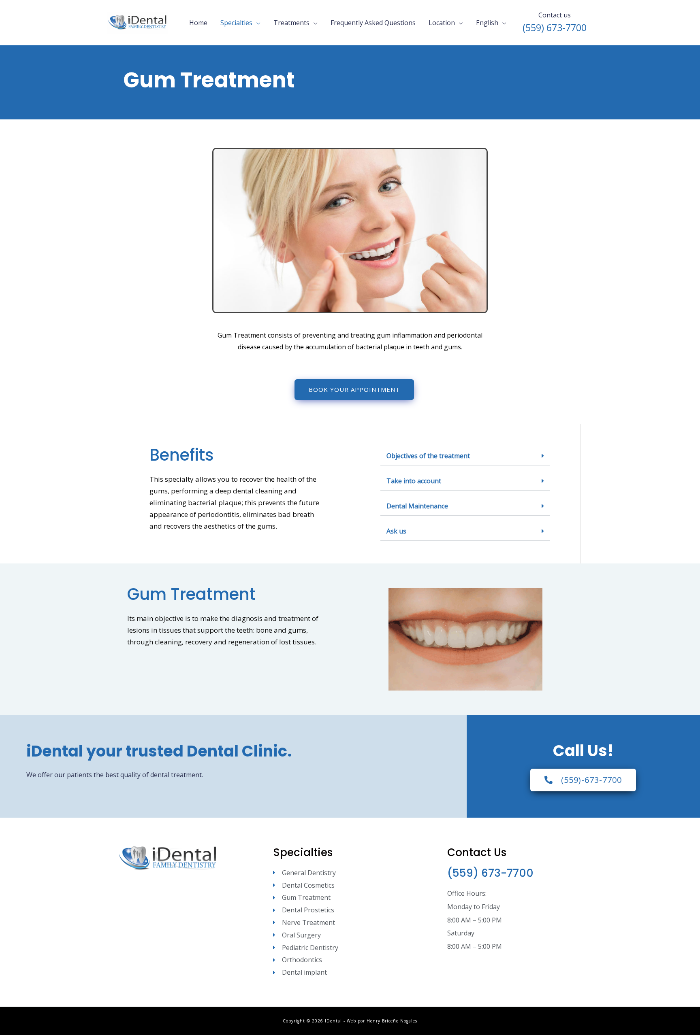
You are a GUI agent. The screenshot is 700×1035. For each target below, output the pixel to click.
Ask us (396, 531)
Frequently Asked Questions (373, 22)
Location (442, 22)
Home (198, 22)
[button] (465, 455)
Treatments (291, 22)
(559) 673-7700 (490, 873)
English (487, 22)
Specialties (236, 22)
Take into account (413, 480)
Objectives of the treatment (428, 455)
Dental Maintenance (417, 506)
